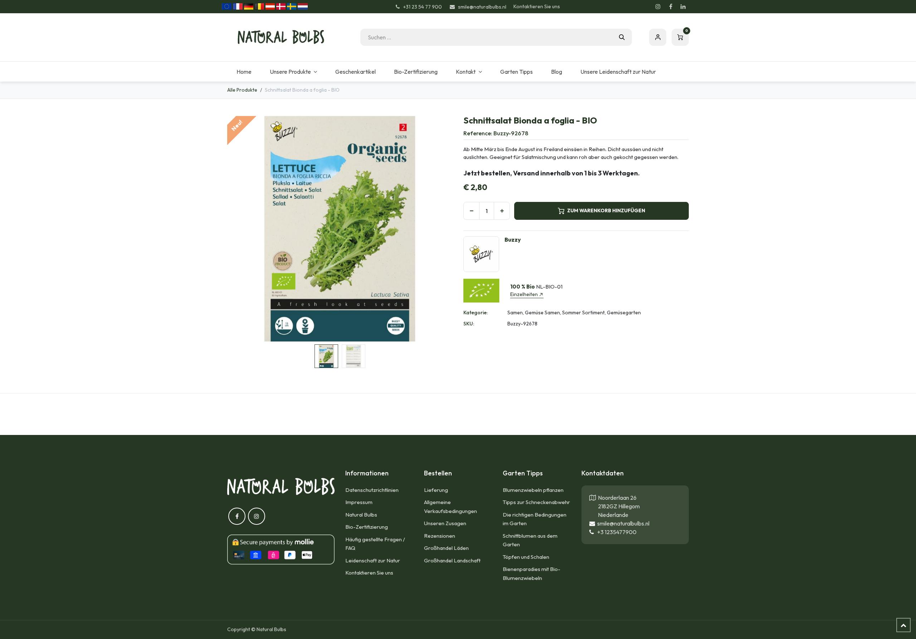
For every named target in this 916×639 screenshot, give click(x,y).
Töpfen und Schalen (526, 556)
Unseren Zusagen (445, 523)
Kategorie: (475, 312)
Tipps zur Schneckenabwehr (536, 502)
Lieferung (436, 489)
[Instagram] (658, 6)
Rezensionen (439, 535)
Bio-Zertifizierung (366, 526)
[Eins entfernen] (471, 210)
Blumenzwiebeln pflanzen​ (533, 489)
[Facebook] (670, 6)
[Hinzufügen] (502, 210)
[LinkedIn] (683, 6)
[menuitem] (243, 72)
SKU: (468, 323)
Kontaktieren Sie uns (536, 6)
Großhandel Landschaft (452, 560)
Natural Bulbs (361, 514)
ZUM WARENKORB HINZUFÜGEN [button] (606, 210)
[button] (238, 229)
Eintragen (657, 37)
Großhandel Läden (446, 547)
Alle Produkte (242, 90)
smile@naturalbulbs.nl (622, 523)
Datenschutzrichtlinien (372, 489)
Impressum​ (358, 502)
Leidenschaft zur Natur (372, 560)
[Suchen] (622, 37)
